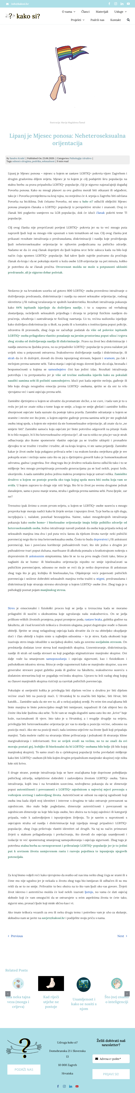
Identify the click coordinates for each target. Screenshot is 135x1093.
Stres (11, 608)
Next (120, 936)
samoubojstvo (57, 369)
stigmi (100, 578)
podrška (36, 161)
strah (11, 358)
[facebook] (109, 3)
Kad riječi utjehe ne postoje (51, 1002)
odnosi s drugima (21, 161)
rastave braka (93, 619)
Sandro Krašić (17, 158)
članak (100, 212)
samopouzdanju (56, 658)
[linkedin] (122, 3)
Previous (17, 936)
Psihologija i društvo (81, 158)
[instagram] (115, 3)
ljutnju (89, 892)
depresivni (101, 539)
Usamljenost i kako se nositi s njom (84, 1004)
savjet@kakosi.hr (53, 918)
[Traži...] (128, 20)
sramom (109, 358)
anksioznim (36, 556)
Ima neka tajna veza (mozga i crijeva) (18, 1002)
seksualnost (48, 161)
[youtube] (128, 3)
